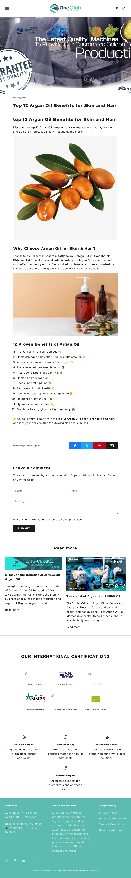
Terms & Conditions (111, 824)
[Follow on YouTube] (23, 860)
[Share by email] (112, 445)
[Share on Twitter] (87, 445)
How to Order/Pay (111, 830)
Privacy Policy (91, 475)
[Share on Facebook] (75, 445)
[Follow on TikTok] (31, 860)
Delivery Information (112, 818)
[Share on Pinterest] (99, 445)
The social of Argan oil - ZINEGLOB (93, 596)
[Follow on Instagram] (15, 860)
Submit (24, 528)
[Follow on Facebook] (6, 860)
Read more (12, 609)
